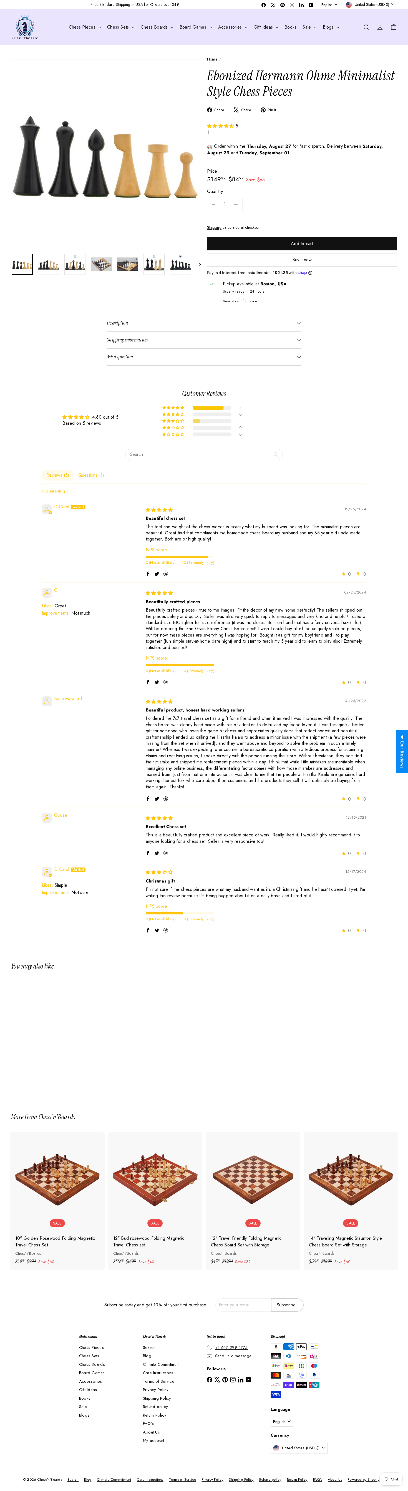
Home (212, 59)
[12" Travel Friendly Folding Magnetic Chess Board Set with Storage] (253, 1201)
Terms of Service (158, 1381)
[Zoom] (106, 154)
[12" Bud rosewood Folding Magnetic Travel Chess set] (155, 1201)
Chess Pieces (83, 27)
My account (153, 1440)
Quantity (215, 191)
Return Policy (154, 1415)
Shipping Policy (157, 1398)
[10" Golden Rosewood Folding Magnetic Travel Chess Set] (57, 1201)
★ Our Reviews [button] (402, 751)
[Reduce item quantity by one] (213, 204)
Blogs (329, 27)
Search (149, 1347)
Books (290, 27)
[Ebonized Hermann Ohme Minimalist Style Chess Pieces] (41, 1038)
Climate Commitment (161, 1364)
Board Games (194, 27)
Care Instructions (158, 1373)
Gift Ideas (264, 27)
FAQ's (148, 1423)
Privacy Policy (155, 1390)
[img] (159, 510)
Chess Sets (118, 27)
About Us (151, 1432)
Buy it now (302, 260)
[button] (221, 126)
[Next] (197, 264)
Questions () (91, 475)
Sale (307, 27)
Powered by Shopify (363, 1479)
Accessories (230, 27)
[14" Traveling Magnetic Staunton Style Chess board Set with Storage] (351, 1201)
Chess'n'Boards (57, 1117)
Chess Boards (155, 27)
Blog (147, 1356)
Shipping (214, 227)
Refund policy (155, 1407)
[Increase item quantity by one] (236, 204)
